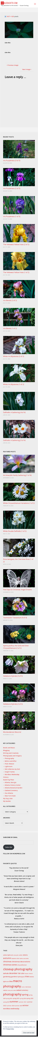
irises (27, 976)
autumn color (15, 958)
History (5, 777)
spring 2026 (6, 1002)
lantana (32, 976)
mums (23, 987)
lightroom (6, 981)
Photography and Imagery (12, 756)
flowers (27, 973)
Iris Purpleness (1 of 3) (11, 216)
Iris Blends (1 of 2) (10, 328)
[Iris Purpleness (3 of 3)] (19, 149)
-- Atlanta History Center (12, 785)
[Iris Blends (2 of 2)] (19, 289)
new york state (12, 990)
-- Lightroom (7, 766)
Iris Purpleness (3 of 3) (11, 160)
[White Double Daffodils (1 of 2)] (19, 520)
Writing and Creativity (10, 753)
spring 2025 (29, 998)
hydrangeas (21, 977)
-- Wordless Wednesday (11, 774)
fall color (21, 973)
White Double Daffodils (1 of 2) (14, 531)
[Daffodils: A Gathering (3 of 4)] (19, 429)
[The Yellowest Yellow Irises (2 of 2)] (19, 233)
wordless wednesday (11, 1008)
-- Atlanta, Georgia (9, 782)
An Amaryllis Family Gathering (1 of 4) (17, 475)
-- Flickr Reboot (8, 764)
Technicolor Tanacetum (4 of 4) (15, 617)
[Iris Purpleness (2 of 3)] (19, 177)
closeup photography (17, 969)
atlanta (25, 955)
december (13, 973)
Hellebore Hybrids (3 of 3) (13, 676)
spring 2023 (16, 998)
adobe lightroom (8, 955)
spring (25, 994)
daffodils (6, 973)
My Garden (7, 801)
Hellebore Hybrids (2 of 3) (13, 704)
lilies (11, 981)
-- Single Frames (9, 772)
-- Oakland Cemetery (10, 790)
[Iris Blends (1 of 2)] (19, 317)
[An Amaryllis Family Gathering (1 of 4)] (19, 464)
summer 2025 (18, 1005)
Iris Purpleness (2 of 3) (11, 188)
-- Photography (8, 758)
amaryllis (16, 955)
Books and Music (9, 748)
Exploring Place (8, 780)
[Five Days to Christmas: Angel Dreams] (19, 578)
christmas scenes (10, 965)
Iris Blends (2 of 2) (10, 300)
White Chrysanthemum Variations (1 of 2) (19, 503)
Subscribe (8, 847)
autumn (7, 958)
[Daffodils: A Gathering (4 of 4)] (19, 401)
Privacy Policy (10, 1029)
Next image (26, 69)
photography (12, 994)
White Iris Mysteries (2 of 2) (13, 356)
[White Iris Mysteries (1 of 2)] (19, 373)
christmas (7, 961)
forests (31, 973)
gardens (14, 976)
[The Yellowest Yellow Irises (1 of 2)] (19, 261)
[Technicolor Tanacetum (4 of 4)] (19, 606)
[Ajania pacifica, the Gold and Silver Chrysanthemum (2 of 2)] (19, 634)
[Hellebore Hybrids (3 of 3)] (19, 665)
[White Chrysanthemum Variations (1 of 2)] (19, 492)
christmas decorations (21, 961)
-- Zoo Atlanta (8, 793)
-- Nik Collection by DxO (11, 769)
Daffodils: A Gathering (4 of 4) (14, 412)
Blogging (6, 750)
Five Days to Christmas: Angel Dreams (17, 589)
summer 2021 (23, 1002)
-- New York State (9, 796)
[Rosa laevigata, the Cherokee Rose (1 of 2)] (19, 548)
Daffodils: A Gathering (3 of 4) (14, 440)
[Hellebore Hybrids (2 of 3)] (19, 693)
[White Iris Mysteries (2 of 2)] (19, 345)
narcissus (28, 987)
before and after (24, 958)
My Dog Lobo (8, 798)
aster (20, 955)
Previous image (13, 65)
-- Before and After (10, 761)
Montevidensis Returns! (12, 732)
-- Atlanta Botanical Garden (12, 788)
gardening (7, 976)
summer (14, 1001)
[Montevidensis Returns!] (19, 721)
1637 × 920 (10, 16)
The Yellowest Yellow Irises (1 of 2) (16, 272)
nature (5, 990)
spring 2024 (23, 998)
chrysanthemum (22, 965)
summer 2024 (10, 1005)
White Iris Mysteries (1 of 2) (13, 384)
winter (25, 1005)
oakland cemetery (22, 990)
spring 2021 (9, 998)
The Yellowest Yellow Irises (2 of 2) (16, 244)
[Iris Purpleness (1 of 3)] (19, 205)
